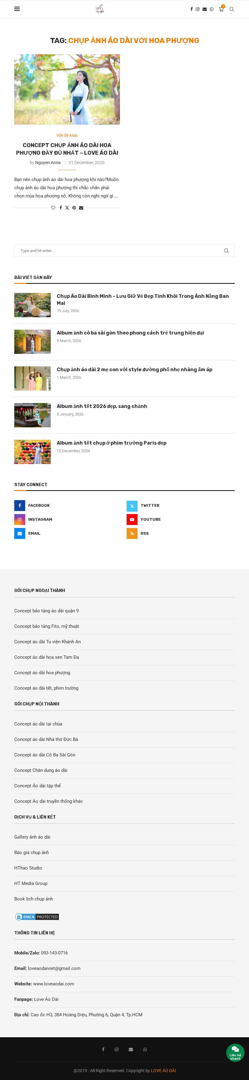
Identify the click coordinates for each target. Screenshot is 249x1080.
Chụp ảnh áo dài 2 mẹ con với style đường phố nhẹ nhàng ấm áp (134, 369)
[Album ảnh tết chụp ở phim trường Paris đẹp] (32, 452)
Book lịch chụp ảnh (33, 899)
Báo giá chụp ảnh (31, 852)
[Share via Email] (81, 207)
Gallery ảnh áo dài (32, 837)
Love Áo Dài (46, 999)
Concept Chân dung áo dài (40, 770)
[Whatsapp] (211, 9)
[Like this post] (53, 207)
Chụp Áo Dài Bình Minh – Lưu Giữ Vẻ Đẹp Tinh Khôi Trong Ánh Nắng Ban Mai (143, 299)
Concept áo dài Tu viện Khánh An (47, 641)
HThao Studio (28, 868)
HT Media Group (30, 883)
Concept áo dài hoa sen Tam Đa (46, 657)
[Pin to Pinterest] (74, 207)
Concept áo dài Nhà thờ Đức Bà (46, 739)
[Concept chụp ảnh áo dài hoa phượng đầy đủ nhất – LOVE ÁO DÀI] (67, 89)
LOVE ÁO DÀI (163, 1070)
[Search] (232, 9)
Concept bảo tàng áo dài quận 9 (46, 611)
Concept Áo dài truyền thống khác (48, 801)
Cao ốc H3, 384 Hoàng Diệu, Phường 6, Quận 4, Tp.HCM (86, 1015)
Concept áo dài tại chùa (38, 724)
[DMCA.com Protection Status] (37, 916)
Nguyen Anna (48, 162)
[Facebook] (191, 9)
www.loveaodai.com (53, 984)
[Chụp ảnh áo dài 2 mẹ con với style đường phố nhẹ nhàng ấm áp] (32, 378)
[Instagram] (198, 9)
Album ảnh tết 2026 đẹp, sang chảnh (102, 406)
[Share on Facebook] (61, 207)
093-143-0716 (54, 953)
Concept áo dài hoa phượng (42, 672)
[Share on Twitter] (67, 207)
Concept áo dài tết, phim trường (46, 688)
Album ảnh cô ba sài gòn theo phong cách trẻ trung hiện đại (130, 333)
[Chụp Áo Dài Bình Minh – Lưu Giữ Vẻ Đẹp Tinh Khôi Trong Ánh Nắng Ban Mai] (32, 305)
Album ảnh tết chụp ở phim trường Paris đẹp (111, 443)
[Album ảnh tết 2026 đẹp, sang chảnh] (32, 415)
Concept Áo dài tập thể (37, 786)
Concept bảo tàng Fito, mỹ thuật (46, 626)
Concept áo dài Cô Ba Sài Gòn (44, 755)
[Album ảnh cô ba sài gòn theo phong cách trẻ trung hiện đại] (32, 342)
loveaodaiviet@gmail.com (54, 968)
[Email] (205, 9)
